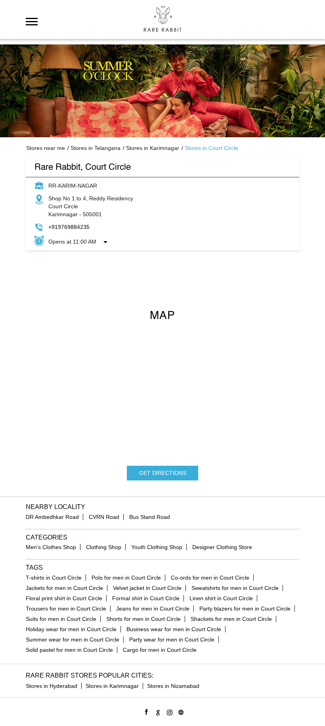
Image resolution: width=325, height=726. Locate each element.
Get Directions (162, 473)
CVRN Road (104, 517)
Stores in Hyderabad (51, 686)
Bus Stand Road (149, 517)
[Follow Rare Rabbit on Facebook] (145, 711)
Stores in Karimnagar (112, 686)
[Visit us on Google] (157, 711)
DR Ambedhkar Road (52, 517)
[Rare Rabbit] (163, 19)
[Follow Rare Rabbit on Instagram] (168, 711)
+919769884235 (69, 227)
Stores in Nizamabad (173, 686)
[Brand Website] (180, 711)
